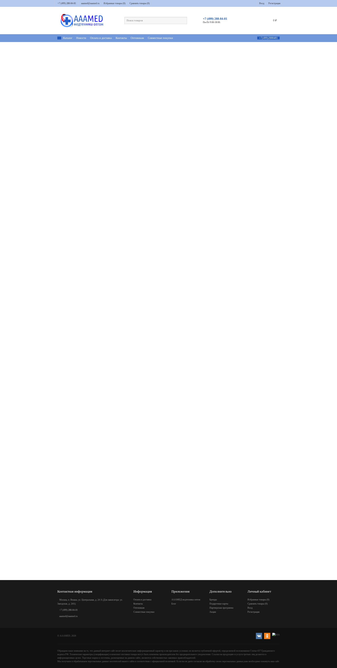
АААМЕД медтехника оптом (185, 599)
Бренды (213, 599)
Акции (212, 612)
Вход (261, 3)
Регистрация (274, 3)
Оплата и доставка (101, 38)
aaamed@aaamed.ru (90, 3)
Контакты (121, 38)
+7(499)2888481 (268, 38)
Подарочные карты (218, 603)
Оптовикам (137, 38)
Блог (173, 603)
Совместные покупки (160, 38)
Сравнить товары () (139, 3)
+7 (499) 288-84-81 (67, 3)
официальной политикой (163, 661)
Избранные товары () (114, 3)
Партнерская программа (221, 607)
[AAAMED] (59, 38)
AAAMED (65, 635)
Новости (81, 38)
